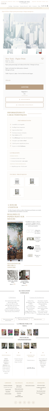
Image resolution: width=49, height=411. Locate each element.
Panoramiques (16, 6)
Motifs (30, 6)
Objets (39, 6)
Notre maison (39, 1)
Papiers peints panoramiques (16, 11)
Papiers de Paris (5, 11)
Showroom (10, 1)
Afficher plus (8, 80)
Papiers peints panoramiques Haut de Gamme (8, 320)
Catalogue (10, 6)
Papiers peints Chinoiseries (23, 319)
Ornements (34, 6)
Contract (43, 1)
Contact (14, 1)
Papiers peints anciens (38, 319)
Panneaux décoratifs (24, 6)
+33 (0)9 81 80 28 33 (4, 1)
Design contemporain (28, 11)
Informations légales (41, 385)
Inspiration (34, 1)
